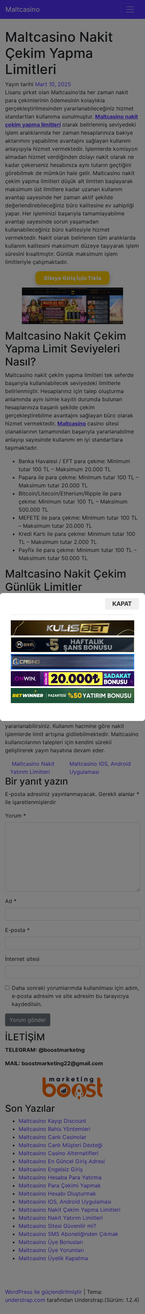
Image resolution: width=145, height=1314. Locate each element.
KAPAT (122, 603)
